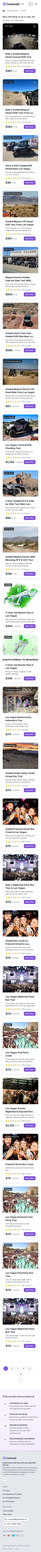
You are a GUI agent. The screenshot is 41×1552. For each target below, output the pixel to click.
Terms (17, 1549)
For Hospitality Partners (11, 1498)
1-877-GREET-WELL (14, 1524)
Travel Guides (8, 1511)
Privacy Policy (7, 1549)
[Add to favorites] (34, 26)
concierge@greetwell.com (17, 1519)
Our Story (6, 1491)
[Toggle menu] (36, 4)
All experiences (12, 11)
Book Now (30, 71)
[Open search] (22, 4)
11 (20, 1374)
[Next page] (20, 1380)
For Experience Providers (12, 1494)
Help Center (7, 1514)
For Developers (8, 1501)
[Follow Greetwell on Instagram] (5, 1479)
